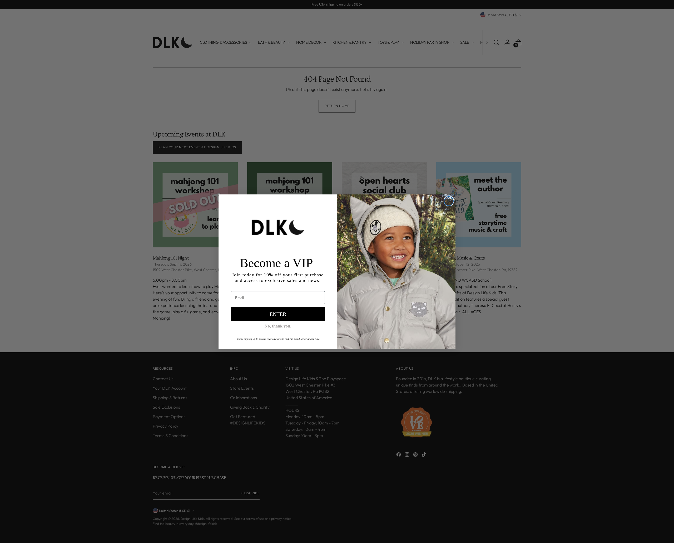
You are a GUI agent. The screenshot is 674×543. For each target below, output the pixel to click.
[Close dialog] (448, 201)
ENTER (278, 314)
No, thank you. (278, 326)
